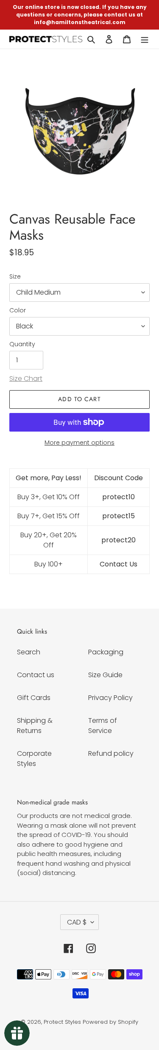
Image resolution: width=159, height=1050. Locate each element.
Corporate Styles (34, 758)
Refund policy (111, 753)
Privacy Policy (110, 698)
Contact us (35, 675)
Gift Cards (33, 698)
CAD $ (76, 922)
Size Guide (105, 675)
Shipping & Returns (35, 726)
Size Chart (25, 378)
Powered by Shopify (110, 1022)
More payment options (79, 442)
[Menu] (144, 39)
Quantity (22, 344)
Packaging (105, 652)
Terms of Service (102, 726)
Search (28, 652)
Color (17, 310)
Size (15, 276)
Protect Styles (62, 1022)
